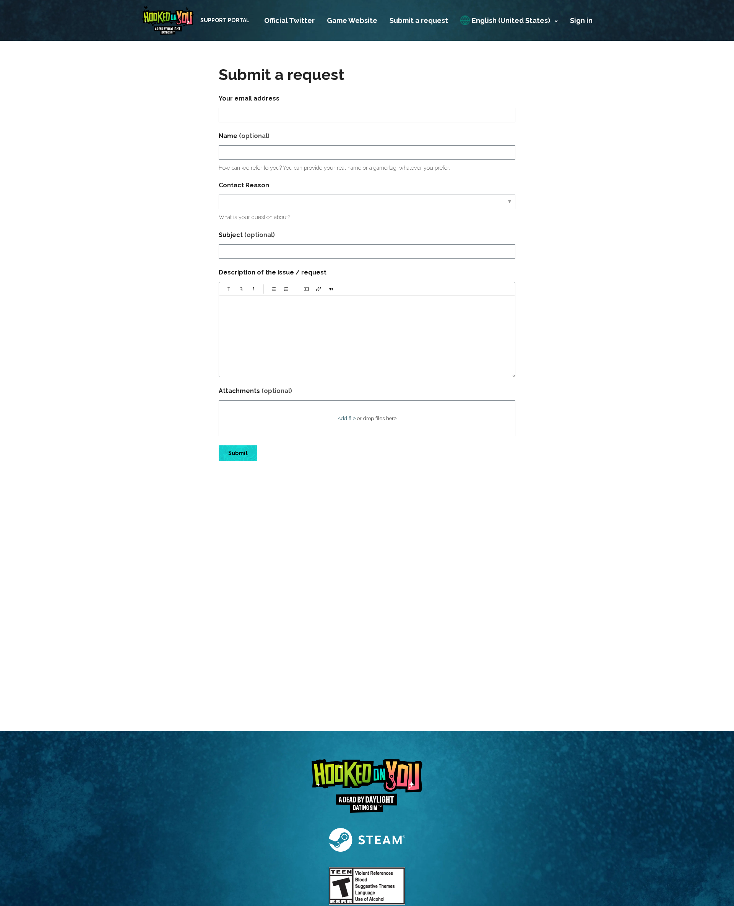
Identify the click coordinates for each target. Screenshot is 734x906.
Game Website (352, 20)
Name (244, 136)
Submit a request (419, 20)
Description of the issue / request (272, 272)
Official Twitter (289, 20)
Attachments (255, 391)
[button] (229, 289)
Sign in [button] (581, 20)
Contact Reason (244, 185)
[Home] (167, 20)
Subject (247, 235)
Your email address (249, 98)
